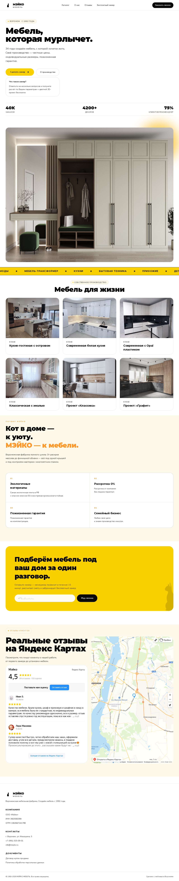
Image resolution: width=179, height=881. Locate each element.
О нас (77, 5)
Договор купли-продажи (17, 858)
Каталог (65, 5)
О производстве (47, 72)
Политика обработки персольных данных (25, 862)
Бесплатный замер (106, 5)
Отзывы (88, 5)
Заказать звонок (163, 5)
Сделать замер (17, 72)
